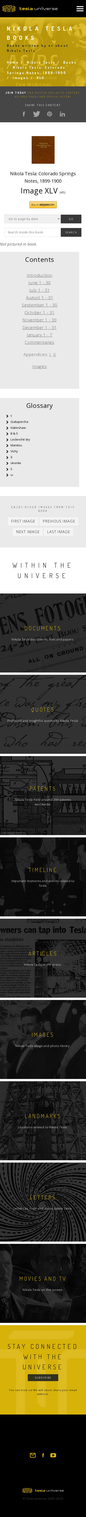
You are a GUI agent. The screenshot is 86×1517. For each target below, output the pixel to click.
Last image (58, 531)
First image (23, 521)
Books (70, 62)
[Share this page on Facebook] (24, 114)
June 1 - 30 (39, 282)
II (54, 354)
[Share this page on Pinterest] (49, 114)
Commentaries (39, 342)
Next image (28, 531)
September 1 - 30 (39, 305)
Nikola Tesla (41, 62)
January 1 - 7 (39, 335)
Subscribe (43, 1377)
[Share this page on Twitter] (37, 114)
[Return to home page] (43, 1491)
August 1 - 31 (39, 297)
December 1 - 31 (39, 327)
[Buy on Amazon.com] (43, 207)
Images (21, 78)
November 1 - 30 (39, 320)
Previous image (59, 521)
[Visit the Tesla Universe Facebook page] (43, 1457)
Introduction (40, 275)
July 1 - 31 (39, 290)
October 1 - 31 (39, 312)
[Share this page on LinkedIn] (62, 114)
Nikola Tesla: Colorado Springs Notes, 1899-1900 (43, 177)
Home (13, 62)
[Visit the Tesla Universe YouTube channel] (53, 1457)
